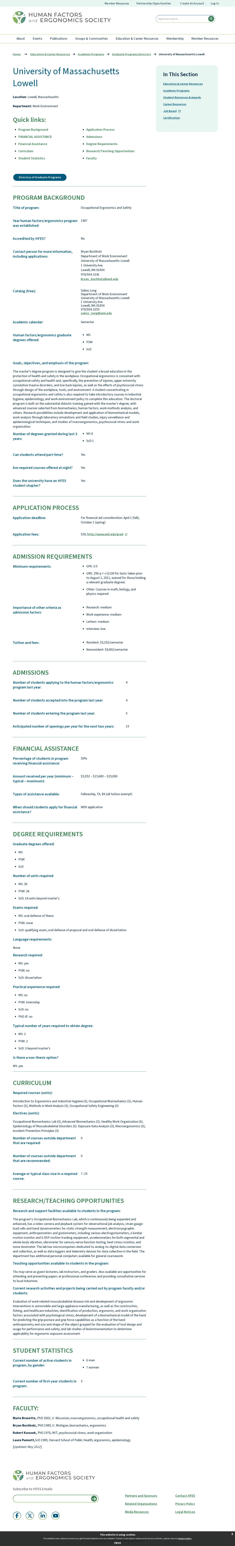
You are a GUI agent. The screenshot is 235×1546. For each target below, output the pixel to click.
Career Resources (174, 104)
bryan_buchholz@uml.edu (99, 279)
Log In (215, 3)
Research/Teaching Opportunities (110, 151)
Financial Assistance (32, 144)
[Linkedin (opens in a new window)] (43, 1516)
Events (37, 38)
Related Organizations (141, 1504)
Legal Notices (185, 1512)
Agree (117, 1543)
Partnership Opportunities (153, 3)
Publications (58, 38)
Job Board (170, 111)
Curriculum (25, 151)
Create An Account (192, 3)
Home (17, 54)
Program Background (33, 129)
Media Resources (137, 1512)
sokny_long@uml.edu (96, 313)
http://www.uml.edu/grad (105, 534)
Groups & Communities (91, 38)
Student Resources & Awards (182, 97)
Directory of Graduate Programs (40, 177)
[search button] (211, 19)
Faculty (91, 158)
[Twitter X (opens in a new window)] (30, 1516)
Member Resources (117, 3)
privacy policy (184, 1538)
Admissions (94, 137)
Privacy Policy (185, 1504)
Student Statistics (31, 158)
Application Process (100, 129)
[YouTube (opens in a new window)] (55, 1516)
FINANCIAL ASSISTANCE (35, 137)
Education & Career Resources (137, 38)
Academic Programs (176, 91)
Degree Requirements (102, 144)
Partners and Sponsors (141, 1496)
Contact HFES (185, 1496)
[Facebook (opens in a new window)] (17, 1516)
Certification (171, 118)
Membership (175, 38)
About (21, 38)
